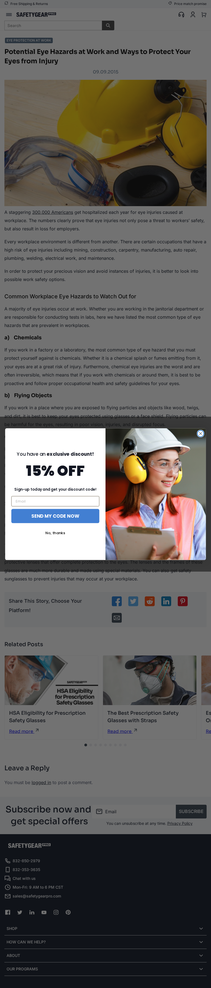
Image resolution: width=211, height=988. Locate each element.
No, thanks (55, 533)
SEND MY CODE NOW (55, 515)
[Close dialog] (200, 433)
